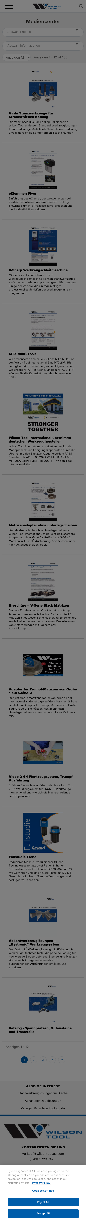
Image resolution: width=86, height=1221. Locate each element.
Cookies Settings (43, 1190)
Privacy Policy (41, 1182)
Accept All (42, 1213)
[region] (43, 1193)
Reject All (43, 1202)
